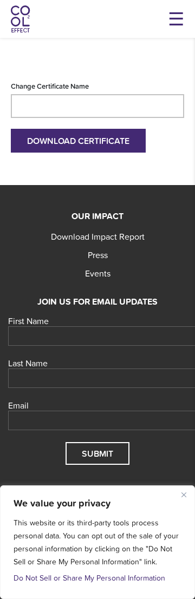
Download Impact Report (98, 236)
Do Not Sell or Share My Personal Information (89, 577)
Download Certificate (78, 140)
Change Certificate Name (50, 86)
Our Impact (97, 215)
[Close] (183, 494)
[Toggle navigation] (176, 19)
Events (97, 273)
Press (98, 254)
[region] (97, 542)
